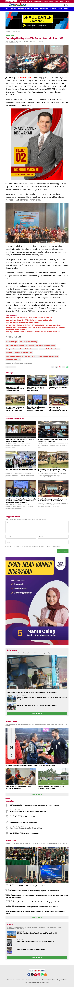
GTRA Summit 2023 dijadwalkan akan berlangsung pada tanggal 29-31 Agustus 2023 (30, 345)
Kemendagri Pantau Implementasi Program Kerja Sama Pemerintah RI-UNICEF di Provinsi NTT (33, 332)
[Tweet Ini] (56, 367)
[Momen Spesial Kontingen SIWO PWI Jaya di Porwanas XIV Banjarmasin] (21, 776)
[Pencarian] (67, 4)
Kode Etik (37, 980)
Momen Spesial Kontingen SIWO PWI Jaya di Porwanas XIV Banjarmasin (18, 787)
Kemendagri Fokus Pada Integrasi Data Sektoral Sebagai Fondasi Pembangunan (29, 317)
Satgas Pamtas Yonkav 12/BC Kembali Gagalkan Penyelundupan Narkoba (26, 886)
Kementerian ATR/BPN (21, 352)
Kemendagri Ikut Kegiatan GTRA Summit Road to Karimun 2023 (31, 41)
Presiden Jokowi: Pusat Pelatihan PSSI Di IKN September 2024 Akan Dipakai (51, 787)
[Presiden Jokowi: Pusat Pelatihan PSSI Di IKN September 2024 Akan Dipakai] (53, 776)
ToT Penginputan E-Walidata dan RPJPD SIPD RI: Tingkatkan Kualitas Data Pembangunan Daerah (33, 325)
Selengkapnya (36, 713)
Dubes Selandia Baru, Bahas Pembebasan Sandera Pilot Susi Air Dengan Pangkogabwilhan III (32, 902)
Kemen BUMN (24, 349)
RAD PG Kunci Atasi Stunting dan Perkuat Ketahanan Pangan (23, 322)
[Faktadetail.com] (17, 4)
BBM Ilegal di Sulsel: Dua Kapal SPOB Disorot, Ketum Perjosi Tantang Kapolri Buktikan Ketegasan (42, 698)
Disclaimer (29, 980)
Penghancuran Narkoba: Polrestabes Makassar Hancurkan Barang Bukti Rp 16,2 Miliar (32, 692)
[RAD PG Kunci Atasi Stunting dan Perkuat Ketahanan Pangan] (58, 380)
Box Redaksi (10, 980)
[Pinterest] (35, 974)
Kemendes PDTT (44, 349)
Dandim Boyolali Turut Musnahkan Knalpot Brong (31, 949)
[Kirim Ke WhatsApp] (67, 367)
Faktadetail (12, 41)
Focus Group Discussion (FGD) (28, 342)
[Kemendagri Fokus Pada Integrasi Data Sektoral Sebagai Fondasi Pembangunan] (15, 380)
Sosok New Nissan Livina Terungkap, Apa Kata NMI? (24, 833)
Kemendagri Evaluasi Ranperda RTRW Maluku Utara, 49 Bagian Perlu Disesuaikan (29, 320)
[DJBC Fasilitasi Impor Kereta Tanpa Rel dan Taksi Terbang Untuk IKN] (11, 934)
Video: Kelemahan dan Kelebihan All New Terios (23, 822)
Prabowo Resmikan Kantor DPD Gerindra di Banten (24, 817)
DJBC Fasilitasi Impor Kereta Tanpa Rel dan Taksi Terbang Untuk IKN (37, 933)
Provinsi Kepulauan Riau (13, 360)
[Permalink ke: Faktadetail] (7, 42)
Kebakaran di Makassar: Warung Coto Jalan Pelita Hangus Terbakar (37, 705)
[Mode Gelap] (64, 4)
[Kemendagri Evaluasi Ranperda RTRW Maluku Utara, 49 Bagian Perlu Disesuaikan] (37, 380)
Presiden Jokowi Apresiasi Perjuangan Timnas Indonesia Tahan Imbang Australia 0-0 (30, 765)
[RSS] (45, 974)
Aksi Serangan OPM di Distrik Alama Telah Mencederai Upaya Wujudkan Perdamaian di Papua (32, 890)
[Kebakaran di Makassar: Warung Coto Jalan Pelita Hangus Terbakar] (11, 706)
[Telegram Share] (63, 367)
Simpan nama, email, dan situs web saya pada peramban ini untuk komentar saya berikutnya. (34, 546)
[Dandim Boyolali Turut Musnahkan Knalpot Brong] (9, 950)
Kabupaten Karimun (12, 349)
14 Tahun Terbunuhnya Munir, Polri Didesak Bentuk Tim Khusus (28, 811)
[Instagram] (38, 974)
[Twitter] (32, 974)
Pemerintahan (10, 35)
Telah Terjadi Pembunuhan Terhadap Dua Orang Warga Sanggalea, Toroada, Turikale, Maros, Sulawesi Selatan (35, 912)
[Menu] (7, 4)
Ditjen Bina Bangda (11, 342)
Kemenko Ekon (55, 349)
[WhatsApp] (42, 974)
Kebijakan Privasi (62, 980)
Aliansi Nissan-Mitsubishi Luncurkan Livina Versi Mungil (26, 828)
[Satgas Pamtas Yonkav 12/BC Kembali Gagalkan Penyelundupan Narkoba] (37, 865)
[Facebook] (28, 974)
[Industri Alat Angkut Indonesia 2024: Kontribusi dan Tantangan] (9, 942)
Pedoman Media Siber (48, 980)
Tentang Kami (20, 980)
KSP (31, 352)
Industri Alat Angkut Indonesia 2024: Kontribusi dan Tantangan (35, 941)
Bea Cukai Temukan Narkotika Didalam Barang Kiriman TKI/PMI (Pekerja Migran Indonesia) (32, 906)
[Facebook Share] (52, 367)
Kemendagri (33, 349)
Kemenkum (9, 352)
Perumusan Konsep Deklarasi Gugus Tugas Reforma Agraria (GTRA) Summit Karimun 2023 (32, 356)
